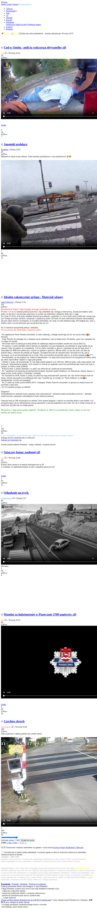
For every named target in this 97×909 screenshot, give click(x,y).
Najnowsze (10, 24)
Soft (7, 13)
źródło (3, 125)
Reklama (23, 884)
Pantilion (4, 149)
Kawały (9, 20)
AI (7, 15)
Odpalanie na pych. (16, 492)
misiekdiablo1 (6, 498)
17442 (9, 843)
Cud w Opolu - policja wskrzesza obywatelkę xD (35, 47)
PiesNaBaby (6, 727)
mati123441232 (7, 302)
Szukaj (9, 4)
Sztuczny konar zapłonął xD (22, 452)
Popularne (10, 22)
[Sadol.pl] (4, 2)
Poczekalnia (11, 11)
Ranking (9, 29)
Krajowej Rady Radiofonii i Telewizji (68, 847)
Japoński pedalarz (15, 144)
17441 (14, 843)
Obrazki (9, 18)
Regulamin (5, 884)
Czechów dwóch (14, 721)
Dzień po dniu (21, 24)
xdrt (2, 53)
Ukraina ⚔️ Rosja (11, 33)
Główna (9, 9)
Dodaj (3, 4)
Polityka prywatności (37, 884)
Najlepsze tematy (34, 24)
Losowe (9, 27)
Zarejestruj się (25, 4)
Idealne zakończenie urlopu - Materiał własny (33, 297)
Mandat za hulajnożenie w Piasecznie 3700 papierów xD (40, 614)
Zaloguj (15, 4)
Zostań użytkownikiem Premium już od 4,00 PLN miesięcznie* (26, 900)
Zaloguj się (5, 440)
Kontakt (15, 884)
